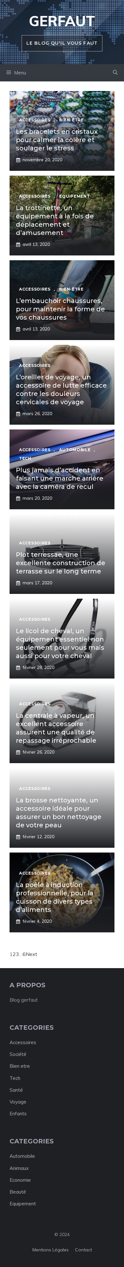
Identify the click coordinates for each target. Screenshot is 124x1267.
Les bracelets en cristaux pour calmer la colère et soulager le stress (57, 140)
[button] (115, 72)
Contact (83, 1250)
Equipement (23, 1204)
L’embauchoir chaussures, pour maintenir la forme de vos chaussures (60, 309)
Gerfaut (62, 21)
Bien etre (20, 1066)
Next (31, 954)
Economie (20, 1180)
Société (18, 1054)
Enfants (18, 1114)
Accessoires (23, 1042)
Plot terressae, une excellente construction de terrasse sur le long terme (60, 563)
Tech (15, 1078)
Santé (16, 1090)
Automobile (22, 1156)
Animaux (19, 1168)
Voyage (18, 1102)
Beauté (18, 1192)
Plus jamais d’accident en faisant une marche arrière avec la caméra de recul (59, 478)
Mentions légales (50, 1250)
